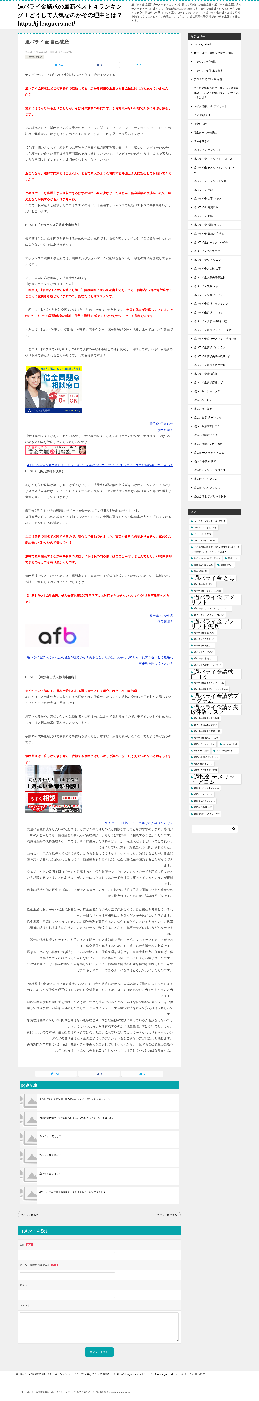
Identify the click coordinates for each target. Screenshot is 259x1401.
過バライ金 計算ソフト (51, 1155)
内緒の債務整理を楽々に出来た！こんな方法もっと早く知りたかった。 (77, 1118)
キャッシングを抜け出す (208, 70)
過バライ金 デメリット (207, 150)
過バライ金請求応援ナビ (208, 382)
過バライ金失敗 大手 (206, 286)
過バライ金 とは (203, 189)
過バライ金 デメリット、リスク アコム (216, 170)
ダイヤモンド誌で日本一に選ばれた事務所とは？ (138, 823)
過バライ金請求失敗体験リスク (212, 356)
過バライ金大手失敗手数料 (209, 277)
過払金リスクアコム (205, 478)
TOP (83, 1374)
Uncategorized (34, 57)
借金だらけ (200, 123)
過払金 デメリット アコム (209, 452)
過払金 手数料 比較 (205, 461)
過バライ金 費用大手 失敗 (209, 233)
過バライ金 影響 (203, 216)
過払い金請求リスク (205, 434)
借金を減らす (202, 141)
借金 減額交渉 (202, 115)
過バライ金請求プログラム (209, 347)
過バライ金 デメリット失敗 (210, 181)
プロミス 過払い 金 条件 (208, 79)
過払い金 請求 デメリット (209, 417)
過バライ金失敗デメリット (209, 294)
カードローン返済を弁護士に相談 (213, 52)
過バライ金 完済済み (206, 207)
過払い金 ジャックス (207, 391)
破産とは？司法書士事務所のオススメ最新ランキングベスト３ (72, 1192)
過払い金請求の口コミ (207, 426)
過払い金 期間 (203, 408)
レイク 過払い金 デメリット (210, 106)
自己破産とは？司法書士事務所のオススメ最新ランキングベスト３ (74, 1099)
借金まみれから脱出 (205, 132)
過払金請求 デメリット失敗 (210, 496)
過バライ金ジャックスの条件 (211, 242)
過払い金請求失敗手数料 (208, 443)
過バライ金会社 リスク (207, 259)
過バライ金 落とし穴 (50, 1136)
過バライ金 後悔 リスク (208, 224)
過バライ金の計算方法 (207, 251)
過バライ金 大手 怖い (207, 198)
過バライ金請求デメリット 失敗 (213, 329)
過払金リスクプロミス (207, 487)
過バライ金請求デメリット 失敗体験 (215, 338)
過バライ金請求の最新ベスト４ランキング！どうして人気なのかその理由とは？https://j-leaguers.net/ (70, 15)
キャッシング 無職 (205, 61)
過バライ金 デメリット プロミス (213, 158)
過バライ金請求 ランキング (211, 303)
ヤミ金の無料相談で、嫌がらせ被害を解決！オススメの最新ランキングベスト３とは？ (216, 92)
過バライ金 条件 (29, 1215)
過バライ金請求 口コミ (208, 312)
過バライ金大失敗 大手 (207, 268)
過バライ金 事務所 (167, 1215)
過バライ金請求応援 (205, 373)
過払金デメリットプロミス (209, 470)
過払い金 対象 (203, 400)
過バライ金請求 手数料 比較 (210, 321)
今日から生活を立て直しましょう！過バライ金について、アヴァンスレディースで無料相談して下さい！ (100, 465)
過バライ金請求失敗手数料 (209, 365)
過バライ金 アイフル (50, 1173)
